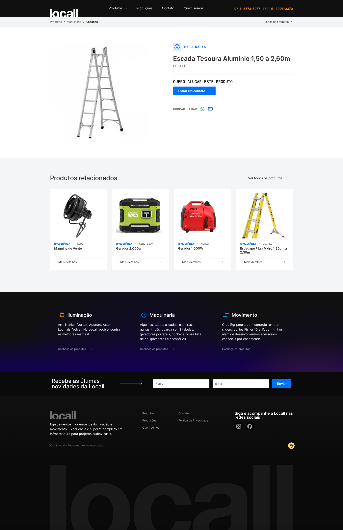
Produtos (56, 21)
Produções (149, 420)
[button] (118, 8)
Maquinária (74, 21)
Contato (183, 413)
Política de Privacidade (193, 420)
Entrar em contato (191, 91)
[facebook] (250, 426)
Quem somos (150, 427)
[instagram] (239, 426)
